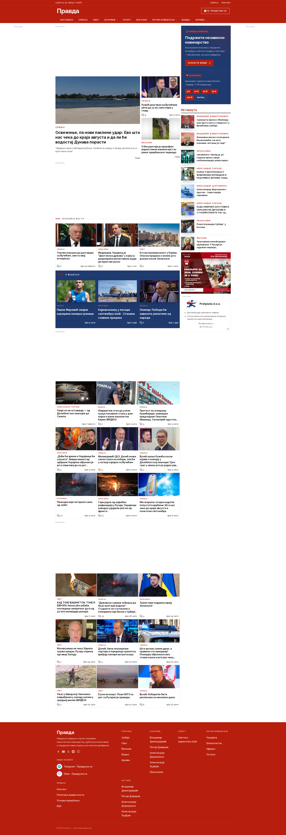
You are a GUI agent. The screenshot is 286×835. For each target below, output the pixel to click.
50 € (214, 91)
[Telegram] (73, 751)
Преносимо (156, 772)
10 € (196, 91)
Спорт (127, 20)
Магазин (141, 20)
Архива (200, 20)
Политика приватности (70, 795)
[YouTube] (63, 751)
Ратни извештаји (163, 20)
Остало (210, 754)
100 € (189, 97)
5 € (188, 91)
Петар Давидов (159, 747)
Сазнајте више (197, 63)
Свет (96, 20)
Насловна (66, 20)
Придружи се (218, 11)
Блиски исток (214, 743)
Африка (210, 749)
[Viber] (78, 751)
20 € (205, 91)
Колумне (110, 20)
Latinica (214, 2)
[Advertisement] (27, 78)
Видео (186, 20)
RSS (59, 806)
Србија (83, 20)
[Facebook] (58, 751)
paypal (201, 97)
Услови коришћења (68, 800)
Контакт (226, 2)
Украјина (211, 737)
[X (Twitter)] (68, 751)
